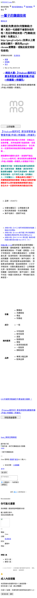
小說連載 (16, 465)
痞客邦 (12, 459)
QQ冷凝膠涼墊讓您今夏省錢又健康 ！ (16, 399)
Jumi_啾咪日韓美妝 (9, 437)
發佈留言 (4, 484)
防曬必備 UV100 (6, 245)
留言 (16, 459)
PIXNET (9, 568)
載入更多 (4, 472)
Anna (2, 448)
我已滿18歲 (5, 594)
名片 (6, 64)
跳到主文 (4, 21)
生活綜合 (17, 55)
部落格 (7, 62)
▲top (2, 468)
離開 (11, 594)
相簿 (6, 59)
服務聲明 (21, 570)
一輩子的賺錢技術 (13, 15)
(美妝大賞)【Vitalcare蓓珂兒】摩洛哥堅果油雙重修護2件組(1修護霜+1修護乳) (20, 76)
